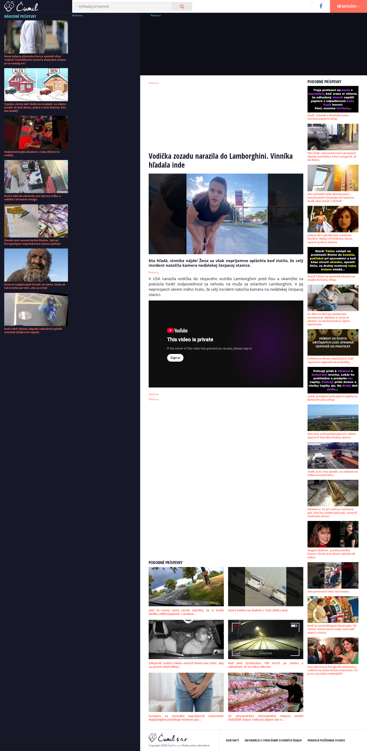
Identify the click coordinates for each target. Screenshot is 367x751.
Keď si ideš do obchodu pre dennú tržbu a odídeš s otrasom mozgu (32, 197)
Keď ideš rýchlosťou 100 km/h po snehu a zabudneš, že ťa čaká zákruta (265, 665)
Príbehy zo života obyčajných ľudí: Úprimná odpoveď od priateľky (331, 360)
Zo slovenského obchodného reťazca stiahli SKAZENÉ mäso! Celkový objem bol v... (265, 718)
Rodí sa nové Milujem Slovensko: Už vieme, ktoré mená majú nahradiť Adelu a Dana (332, 629)
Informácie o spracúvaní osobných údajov (273, 740)
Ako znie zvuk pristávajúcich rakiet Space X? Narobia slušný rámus (332, 435)
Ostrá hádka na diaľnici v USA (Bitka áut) (258, 610)
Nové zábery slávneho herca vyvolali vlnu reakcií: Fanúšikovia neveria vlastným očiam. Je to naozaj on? (35, 59)
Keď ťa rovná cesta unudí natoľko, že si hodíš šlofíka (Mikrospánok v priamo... (186, 612)
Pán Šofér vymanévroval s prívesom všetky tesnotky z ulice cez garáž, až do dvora (332, 156)
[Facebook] (321, 6)
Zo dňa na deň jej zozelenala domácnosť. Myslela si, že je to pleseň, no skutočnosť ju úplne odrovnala (329, 319)
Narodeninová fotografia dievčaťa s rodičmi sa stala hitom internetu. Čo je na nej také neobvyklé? (333, 670)
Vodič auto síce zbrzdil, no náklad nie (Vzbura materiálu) (333, 473)
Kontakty (232, 740)
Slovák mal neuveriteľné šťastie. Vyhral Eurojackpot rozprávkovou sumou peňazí (32, 242)
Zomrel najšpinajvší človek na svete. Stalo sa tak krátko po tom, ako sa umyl (34, 286)
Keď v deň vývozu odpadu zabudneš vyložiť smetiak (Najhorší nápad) (33, 330)
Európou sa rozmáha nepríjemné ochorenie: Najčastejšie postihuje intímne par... (186, 718)
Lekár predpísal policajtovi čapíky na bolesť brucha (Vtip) (333, 397)
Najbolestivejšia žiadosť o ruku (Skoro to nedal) (31, 153)
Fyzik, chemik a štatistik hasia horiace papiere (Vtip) (328, 117)
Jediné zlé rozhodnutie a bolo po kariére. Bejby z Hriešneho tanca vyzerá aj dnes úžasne (330, 238)
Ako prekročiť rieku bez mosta (328, 591)
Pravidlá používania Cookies (326, 740)
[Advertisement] (104, 81)
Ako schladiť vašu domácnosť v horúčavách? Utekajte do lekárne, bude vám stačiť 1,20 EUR (331, 197)
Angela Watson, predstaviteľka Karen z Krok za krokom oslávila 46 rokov (331, 553)
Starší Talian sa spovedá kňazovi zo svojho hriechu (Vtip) (331, 278)
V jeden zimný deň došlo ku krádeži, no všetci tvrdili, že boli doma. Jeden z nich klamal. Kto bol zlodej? (35, 107)
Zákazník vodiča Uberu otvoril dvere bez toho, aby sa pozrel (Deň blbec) (186, 665)
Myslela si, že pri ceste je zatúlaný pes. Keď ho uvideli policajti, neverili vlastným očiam (332, 512)
